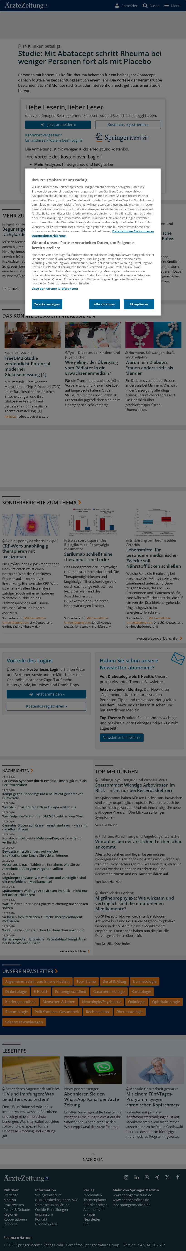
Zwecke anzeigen (47, 304)
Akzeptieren (139, 304)
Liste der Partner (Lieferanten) (55, 288)
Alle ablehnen (104, 304)
